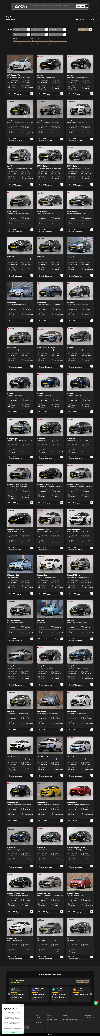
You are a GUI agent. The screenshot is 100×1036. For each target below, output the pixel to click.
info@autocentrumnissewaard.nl (70, 1019)
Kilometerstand (35, 39)
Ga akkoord (12, 1032)
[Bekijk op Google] (12, 989)
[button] (9, 994)
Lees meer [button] (13, 999)
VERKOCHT (58, 6)
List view (91, 19)
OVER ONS (50, 6)
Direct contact (80, 6)
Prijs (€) (15, 39)
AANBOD (35, 6)
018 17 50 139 (66, 1017)
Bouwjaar (51, 39)
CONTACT (65, 6)
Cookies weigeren (17, 1028)
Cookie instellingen (8, 1028)
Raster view (80, 19)
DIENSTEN (43, 6)
